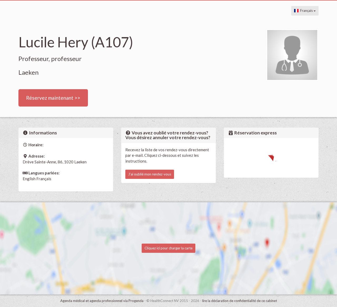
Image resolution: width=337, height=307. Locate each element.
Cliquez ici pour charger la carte (168, 248)
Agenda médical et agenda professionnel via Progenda (101, 301)
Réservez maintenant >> (53, 98)
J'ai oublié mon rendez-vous (149, 174)
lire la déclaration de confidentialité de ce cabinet (239, 301)
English (29, 178)
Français (306, 10)
